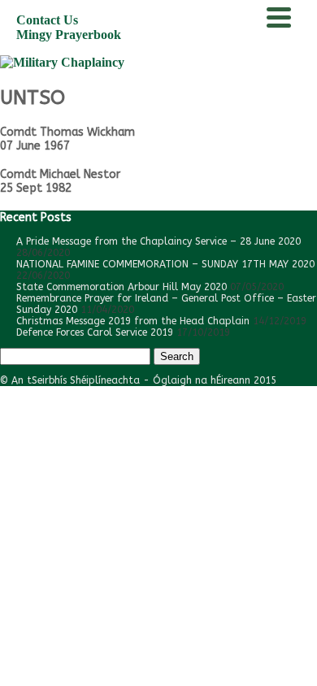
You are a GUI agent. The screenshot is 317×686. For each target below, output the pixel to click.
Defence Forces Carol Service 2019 (94, 332)
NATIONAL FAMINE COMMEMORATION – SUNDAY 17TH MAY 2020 (165, 264)
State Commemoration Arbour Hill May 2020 (121, 287)
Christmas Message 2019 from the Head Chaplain (133, 321)
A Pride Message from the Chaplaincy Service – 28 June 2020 (158, 241)
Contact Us (47, 20)
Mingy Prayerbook (68, 34)
